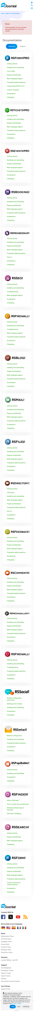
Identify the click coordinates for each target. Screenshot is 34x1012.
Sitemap (3, 978)
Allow (12, 1006)
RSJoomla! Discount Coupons (10, 981)
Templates (22, 46)
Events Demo (5, 944)
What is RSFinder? (13, 800)
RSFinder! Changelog (14, 813)
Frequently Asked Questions (16, 743)
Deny (19, 1006)
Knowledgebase (6, 968)
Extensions (12, 46)
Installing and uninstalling (15, 67)
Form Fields (11, 71)
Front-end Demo (6, 939)
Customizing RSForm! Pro (15, 86)
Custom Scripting (13, 90)
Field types (10, 492)
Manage (27, 1006)
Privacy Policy (16, 1003)
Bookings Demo (6, 950)
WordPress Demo (6, 952)
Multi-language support (15, 78)
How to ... (10, 511)
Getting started (12, 64)
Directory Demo (6, 947)
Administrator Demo (7, 936)
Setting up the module (14, 704)
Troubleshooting (12, 292)
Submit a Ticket (6, 973)
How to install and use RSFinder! (18, 804)
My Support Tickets (7, 970)
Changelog (10, 97)
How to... (10, 257)
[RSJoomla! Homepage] (8, 5)
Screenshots (11, 93)
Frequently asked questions (16, 82)
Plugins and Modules (14, 75)
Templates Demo (6, 941)
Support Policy (5, 989)
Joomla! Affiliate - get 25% (9, 960)
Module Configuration (14, 736)
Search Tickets (5, 976)
